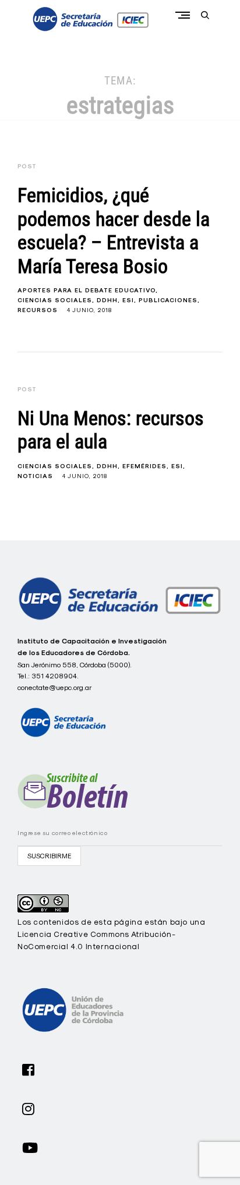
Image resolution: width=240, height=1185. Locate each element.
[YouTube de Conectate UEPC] (30, 1146)
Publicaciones (168, 300)
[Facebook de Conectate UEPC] (28, 1068)
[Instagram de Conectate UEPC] (28, 1107)
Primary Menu (185, 15)
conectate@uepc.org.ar (54, 687)
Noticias (35, 476)
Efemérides (144, 466)
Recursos (37, 310)
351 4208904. (55, 675)
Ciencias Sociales (54, 300)
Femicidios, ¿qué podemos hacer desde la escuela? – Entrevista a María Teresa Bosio (113, 231)
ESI (128, 300)
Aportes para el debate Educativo (86, 290)
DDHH (107, 300)
